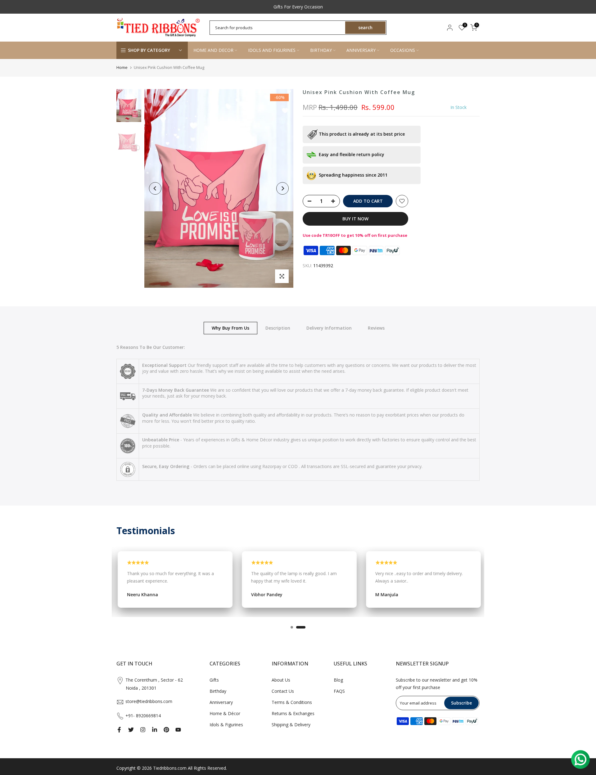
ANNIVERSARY (361, 50)
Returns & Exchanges (293, 713)
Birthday (218, 691)
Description (277, 328)
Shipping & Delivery (291, 725)
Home (122, 67)
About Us (281, 680)
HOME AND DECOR (213, 50)
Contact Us (283, 691)
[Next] (282, 188)
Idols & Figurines (226, 725)
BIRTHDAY (321, 50)
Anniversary (221, 702)
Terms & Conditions (292, 702)
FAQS (339, 691)
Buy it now (355, 219)
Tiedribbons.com (170, 768)
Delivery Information (329, 328)
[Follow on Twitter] (131, 729)
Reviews (376, 328)
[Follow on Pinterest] (166, 729)
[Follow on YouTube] (178, 729)
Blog (338, 680)
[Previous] (155, 188)
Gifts (214, 680)
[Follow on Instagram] (143, 729)
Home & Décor (225, 713)
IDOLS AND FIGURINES (272, 50)
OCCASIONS (402, 50)
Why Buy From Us (230, 328)
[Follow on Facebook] (119, 729)
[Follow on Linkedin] (154, 729)
